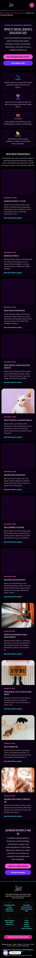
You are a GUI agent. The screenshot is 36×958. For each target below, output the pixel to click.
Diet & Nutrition (27, 907)
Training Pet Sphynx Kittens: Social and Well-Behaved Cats (18, 420)
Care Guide (26, 905)
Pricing (9, 907)
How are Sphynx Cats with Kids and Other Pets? (14, 580)
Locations (27, 926)
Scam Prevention (26, 928)
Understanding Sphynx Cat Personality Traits (14, 475)
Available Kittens (9, 905)
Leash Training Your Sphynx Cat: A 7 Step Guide (15, 201)
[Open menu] (32, 5)
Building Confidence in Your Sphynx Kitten (14, 310)
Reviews (26, 924)
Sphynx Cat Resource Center (15, 13)
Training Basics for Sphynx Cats (11, 255)
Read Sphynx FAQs (18, 63)
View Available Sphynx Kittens (18, 57)
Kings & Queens (9, 920)
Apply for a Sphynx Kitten (18, 866)
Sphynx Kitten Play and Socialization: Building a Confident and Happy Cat (15, 635)
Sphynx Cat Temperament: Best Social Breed (14, 527)
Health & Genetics (26, 909)
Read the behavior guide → (14, 218)
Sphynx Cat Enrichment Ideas (11, 746)
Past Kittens (9, 922)
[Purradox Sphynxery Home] (10, 5)
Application (9, 909)
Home (2, 13)
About (26, 920)
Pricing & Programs (18, 872)
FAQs (26, 911)
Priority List (9, 911)
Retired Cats (9, 924)
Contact (26, 922)
